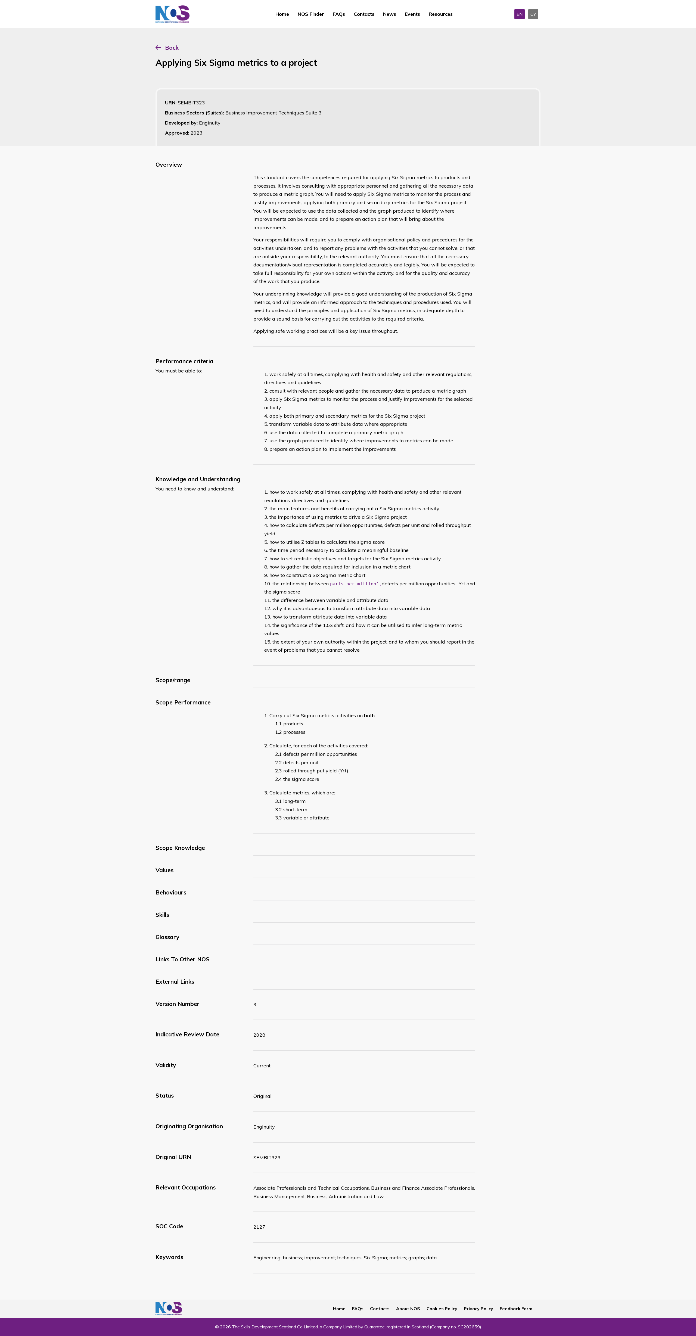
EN (520, 14)
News (389, 14)
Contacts (364, 14)
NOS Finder (311, 14)
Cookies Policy (442, 1308)
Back (172, 47)
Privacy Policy (478, 1308)
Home (282, 14)
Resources (441, 14)
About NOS (408, 1308)
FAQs (339, 14)
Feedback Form (516, 1308)
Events (412, 14)
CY (533, 14)
